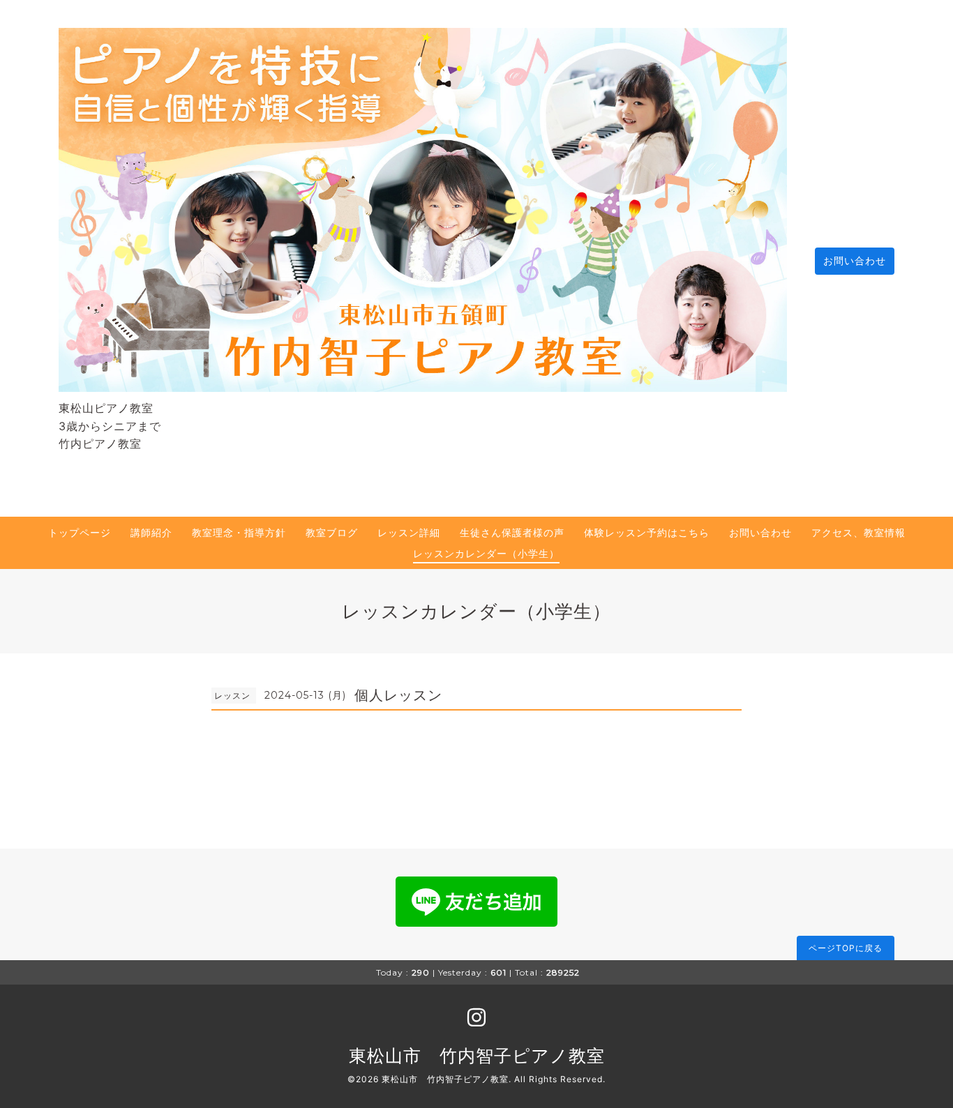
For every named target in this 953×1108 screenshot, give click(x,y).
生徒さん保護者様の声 (512, 532)
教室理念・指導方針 (239, 532)
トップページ (79, 532)
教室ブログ (332, 532)
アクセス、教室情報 (858, 532)
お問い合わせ (854, 260)
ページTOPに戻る (846, 948)
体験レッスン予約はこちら (647, 532)
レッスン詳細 (408, 532)
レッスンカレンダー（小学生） (486, 553)
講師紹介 (151, 532)
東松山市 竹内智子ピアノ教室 (477, 1055)
